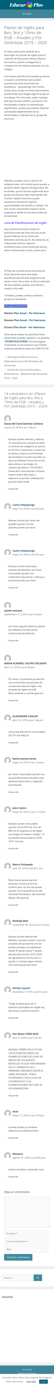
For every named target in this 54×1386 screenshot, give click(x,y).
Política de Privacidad (27, 1373)
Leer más (31, 1381)
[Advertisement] (27, 151)
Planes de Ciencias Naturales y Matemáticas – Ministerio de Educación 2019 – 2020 (25, 374)
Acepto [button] (43, 1382)
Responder (13, 488)
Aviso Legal (27, 1369)
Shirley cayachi (21, 988)
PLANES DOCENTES (16, 306)
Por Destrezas (37, 313)
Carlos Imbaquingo (23, 504)
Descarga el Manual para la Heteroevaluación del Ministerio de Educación (23, 361)
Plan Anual (20, 313)
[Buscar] (38, 1277)
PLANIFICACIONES (16, 341)
